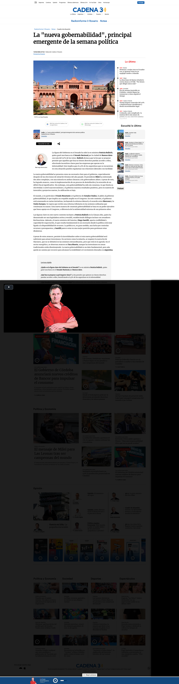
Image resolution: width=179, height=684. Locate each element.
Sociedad (125, 88)
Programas (62, 2)
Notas (104, 21)
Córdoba (89, 14)
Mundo (107, 14)
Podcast (120, 188)
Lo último (130, 61)
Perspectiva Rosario (39, 54)
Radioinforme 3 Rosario (85, 21)
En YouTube (92, 2)
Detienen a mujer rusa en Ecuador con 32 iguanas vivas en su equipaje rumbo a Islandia (132, 71)
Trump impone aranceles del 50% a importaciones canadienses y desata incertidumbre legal (132, 104)
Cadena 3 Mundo (127, 101)
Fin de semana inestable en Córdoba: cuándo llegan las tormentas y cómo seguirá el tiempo (130, 93)
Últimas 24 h (84, 2)
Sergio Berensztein (42, 167)
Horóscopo (106, 2)
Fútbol (124, 78)
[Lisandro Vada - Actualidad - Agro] (120, 134)
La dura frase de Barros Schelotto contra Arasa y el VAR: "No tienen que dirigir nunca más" (132, 82)
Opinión (55, 2)
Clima (99, 2)
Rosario (98, 14)
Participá (140, 2)
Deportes (41, 2)
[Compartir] (59, 144)
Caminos (48, 2)
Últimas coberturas (72, 2)
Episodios (44, 136)
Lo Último (73, 14)
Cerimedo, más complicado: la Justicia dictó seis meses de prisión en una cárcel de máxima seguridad (131, 115)
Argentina (80, 14)
